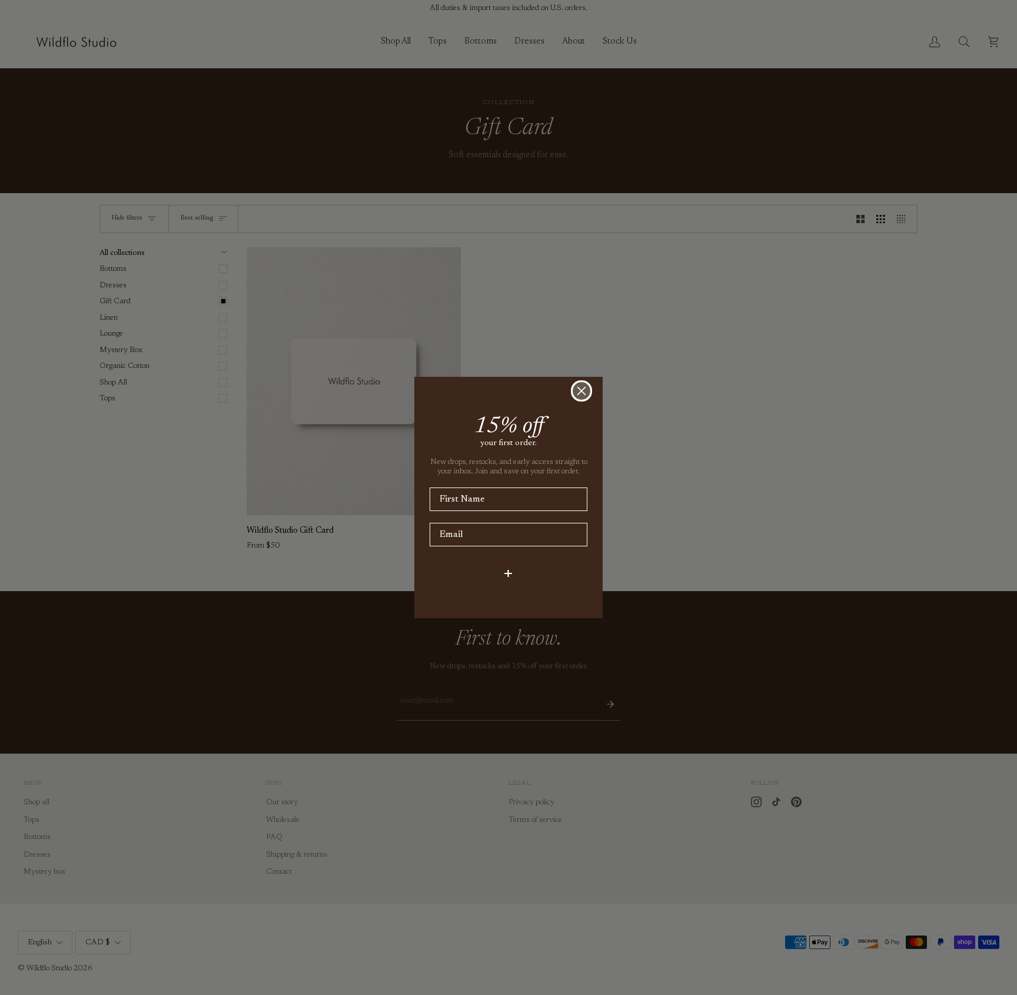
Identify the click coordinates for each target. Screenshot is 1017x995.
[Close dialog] (581, 391)
